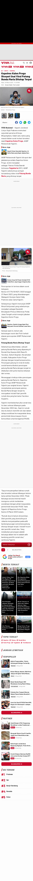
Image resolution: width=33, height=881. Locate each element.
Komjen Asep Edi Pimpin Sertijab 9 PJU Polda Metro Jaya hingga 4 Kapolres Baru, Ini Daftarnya (19, 281)
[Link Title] (5, 663)
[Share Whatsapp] (25, 122)
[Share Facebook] (16, 122)
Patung (22, 173)
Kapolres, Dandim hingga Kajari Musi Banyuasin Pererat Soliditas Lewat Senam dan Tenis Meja (19, 325)
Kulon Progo (18, 141)
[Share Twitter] (21, 122)
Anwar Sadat (8, 85)
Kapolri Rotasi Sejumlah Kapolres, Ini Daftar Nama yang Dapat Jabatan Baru (18, 152)
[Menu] (27, 63)
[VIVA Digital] (7, 67)
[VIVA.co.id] (7, 63)
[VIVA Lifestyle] (18, 67)
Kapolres (9, 141)
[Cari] (24, 63)
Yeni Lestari (16, 85)
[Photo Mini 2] (10, 116)
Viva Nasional (27, 642)
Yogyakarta (13, 168)
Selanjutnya (16, 550)
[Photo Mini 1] (4, 116)
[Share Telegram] (29, 122)
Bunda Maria (22, 640)
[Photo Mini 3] (17, 116)
